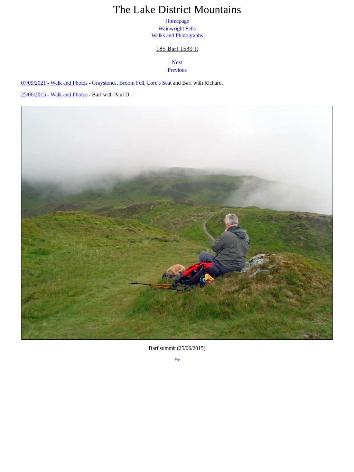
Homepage (177, 21)
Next (177, 62)
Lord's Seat (159, 83)
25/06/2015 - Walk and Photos (54, 94)
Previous (177, 70)
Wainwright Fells (177, 28)
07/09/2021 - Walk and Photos (54, 83)
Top (177, 359)
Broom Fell (131, 83)
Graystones (104, 83)
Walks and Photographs (177, 35)
